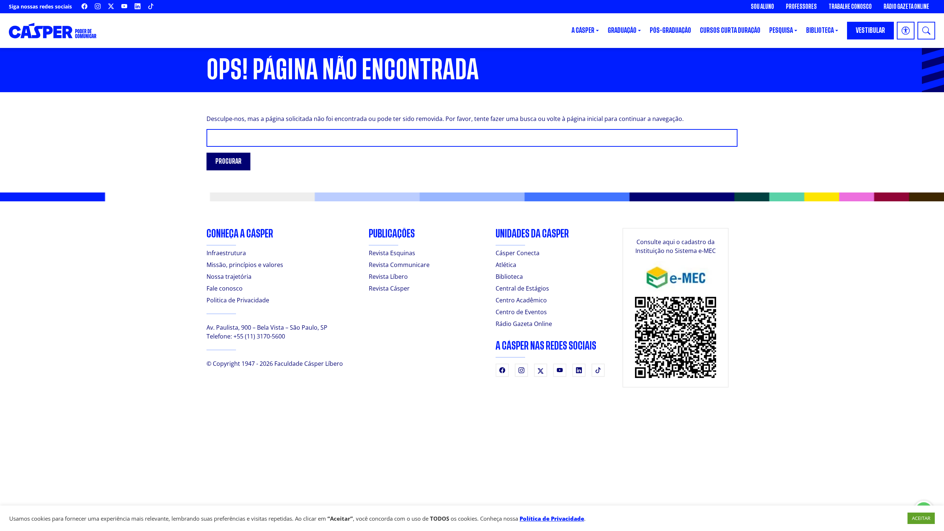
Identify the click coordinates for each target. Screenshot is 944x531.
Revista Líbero (388, 277)
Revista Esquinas (392, 253)
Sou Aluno (762, 6)
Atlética (506, 265)
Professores (801, 6)
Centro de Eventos (521, 312)
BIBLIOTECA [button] (820, 30)
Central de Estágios (522, 288)
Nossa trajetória (228, 277)
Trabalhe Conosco (850, 6)
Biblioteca (509, 277)
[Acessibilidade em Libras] (905, 30)
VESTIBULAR (870, 30)
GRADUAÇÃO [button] (622, 30)
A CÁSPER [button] (583, 30)
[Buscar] (926, 30)
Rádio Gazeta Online (906, 6)
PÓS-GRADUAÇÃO (670, 30)
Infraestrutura (226, 253)
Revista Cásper (389, 288)
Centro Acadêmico (521, 300)
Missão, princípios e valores (244, 265)
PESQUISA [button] (781, 30)
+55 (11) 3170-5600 (259, 336)
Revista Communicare (399, 265)
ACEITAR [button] (921, 518)
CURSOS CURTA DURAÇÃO (730, 30)
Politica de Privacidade (237, 300)
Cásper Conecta (517, 253)
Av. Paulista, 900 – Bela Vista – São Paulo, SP (266, 327)
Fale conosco (224, 288)
